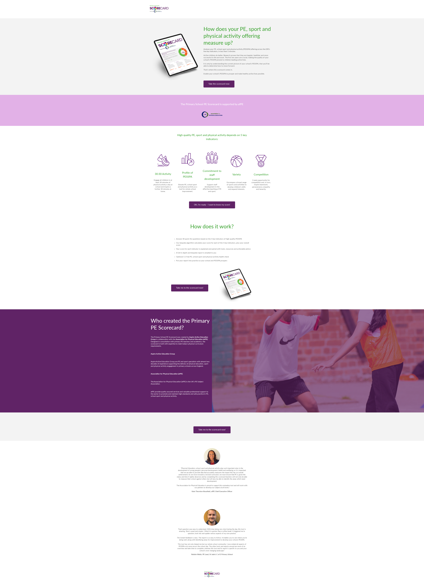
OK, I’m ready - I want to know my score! (212, 205)
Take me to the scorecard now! (189, 288)
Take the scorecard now (218, 84)
